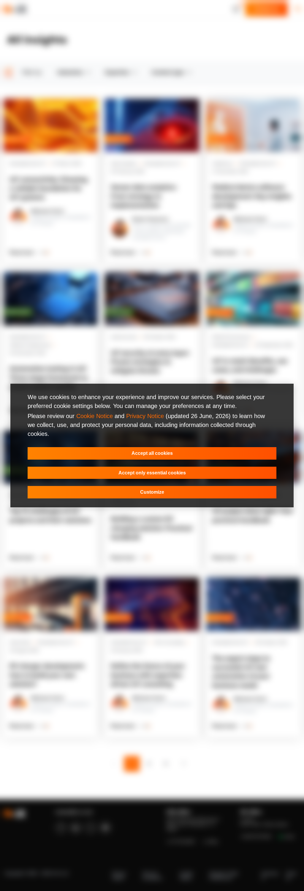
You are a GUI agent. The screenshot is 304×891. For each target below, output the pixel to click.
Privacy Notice (145, 416)
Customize (152, 492)
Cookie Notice (94, 416)
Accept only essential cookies (152, 472)
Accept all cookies (152, 453)
